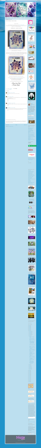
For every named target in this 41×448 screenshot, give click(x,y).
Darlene (32, 103)
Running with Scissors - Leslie (31, 182)
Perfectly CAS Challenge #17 (32, 349)
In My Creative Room (30, 177)
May (29, 365)
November (30, 332)
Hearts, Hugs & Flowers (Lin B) (31, 175)
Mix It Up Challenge (9, 89)
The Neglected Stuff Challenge (31, 135)
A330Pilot (20, 442)
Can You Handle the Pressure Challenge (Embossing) (31, 128)
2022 (29, 329)
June (29, 364)
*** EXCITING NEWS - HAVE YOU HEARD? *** (31, 343)
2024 (29, 327)
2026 (29, 325)
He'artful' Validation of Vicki (31, 174)
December (30, 331)
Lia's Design (29, 180)
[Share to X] (15, 88)
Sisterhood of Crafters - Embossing (31, 352)
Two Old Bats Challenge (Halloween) (30, 138)
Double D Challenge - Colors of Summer (32, 348)
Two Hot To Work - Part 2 (31, 338)
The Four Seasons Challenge (31, 134)
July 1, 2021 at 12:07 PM (12, 92)
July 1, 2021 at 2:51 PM (11, 96)
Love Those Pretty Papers (30, 130)
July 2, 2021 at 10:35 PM (12, 107)
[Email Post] (13, 88)
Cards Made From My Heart (31, 171)
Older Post (25, 124)
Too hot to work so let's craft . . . (32, 344)
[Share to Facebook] (16, 88)
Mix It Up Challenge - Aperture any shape (31, 361)
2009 (29, 380)
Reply (8, 94)
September (30, 334)
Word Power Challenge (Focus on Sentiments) (31, 139)
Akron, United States (31, 199)
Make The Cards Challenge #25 (32, 346)
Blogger (24, 442)
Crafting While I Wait (30, 173)
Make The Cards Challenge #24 (32, 350)
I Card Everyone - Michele (30, 176)
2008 (29, 381)
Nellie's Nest (29, 181)
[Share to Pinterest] (16, 88)
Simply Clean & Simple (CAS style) (31, 132)
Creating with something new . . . (31, 337)
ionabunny (8, 92)
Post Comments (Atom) (11, 126)
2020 (29, 370)
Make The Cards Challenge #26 (32, 339)
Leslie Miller (8, 107)
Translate (32, 116)
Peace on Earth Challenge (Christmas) (30, 131)
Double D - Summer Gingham (31, 355)
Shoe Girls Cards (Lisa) (30, 183)
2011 (29, 378)
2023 (29, 328)
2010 (29, 379)
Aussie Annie (29, 170)
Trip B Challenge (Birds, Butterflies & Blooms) (31, 136)
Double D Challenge (30, 129)
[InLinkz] (28, 161)
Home (16, 124)
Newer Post (7, 124)
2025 (29, 326)
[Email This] (14, 88)
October (30, 333)
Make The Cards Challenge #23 (32, 356)
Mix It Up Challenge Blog (17, 77)
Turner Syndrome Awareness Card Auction (32, 358)
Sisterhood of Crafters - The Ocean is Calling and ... (32, 341)
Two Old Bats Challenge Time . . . (31, 359)
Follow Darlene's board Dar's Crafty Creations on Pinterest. (31, 159)
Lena (7, 96)
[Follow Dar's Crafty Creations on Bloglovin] (30, 148)
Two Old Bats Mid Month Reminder (31, 353)
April (30, 366)
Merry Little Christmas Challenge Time (31, 362)
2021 (29, 330)
